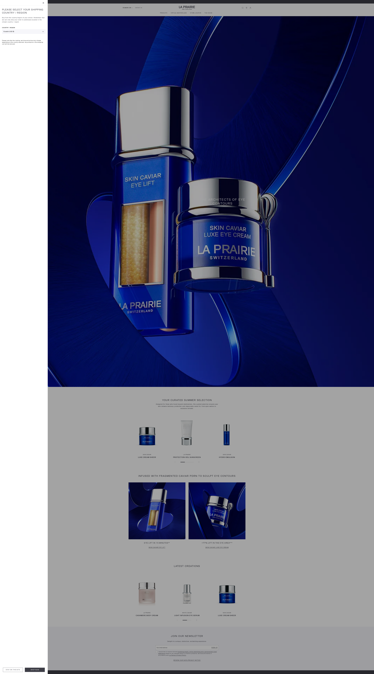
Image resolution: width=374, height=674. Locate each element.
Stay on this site (13, 670)
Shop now (35, 670)
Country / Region (8, 27)
